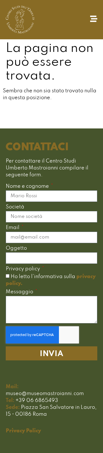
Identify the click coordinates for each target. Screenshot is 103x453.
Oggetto (16, 248)
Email (13, 227)
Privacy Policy (23, 431)
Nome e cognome (28, 186)
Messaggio (20, 292)
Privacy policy (23, 269)
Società (15, 207)
